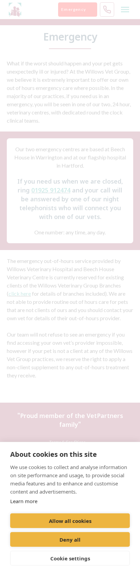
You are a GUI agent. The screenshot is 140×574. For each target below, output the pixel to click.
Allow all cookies (70, 520)
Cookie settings (70, 558)
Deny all (70, 539)
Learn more (23, 501)
